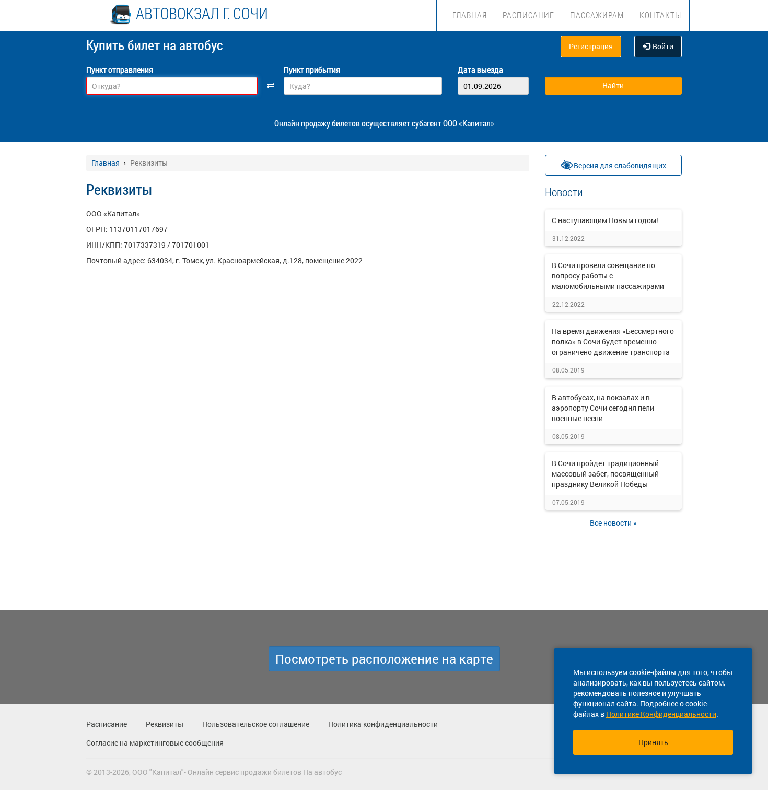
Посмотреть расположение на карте (384, 658)
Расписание (528, 14)
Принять (653, 742)
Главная (469, 14)
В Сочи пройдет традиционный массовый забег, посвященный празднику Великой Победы (605, 473)
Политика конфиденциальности (383, 724)
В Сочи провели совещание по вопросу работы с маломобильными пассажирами (608, 275)
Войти (663, 46)
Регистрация (591, 46)
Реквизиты (164, 724)
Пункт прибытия (312, 70)
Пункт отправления (119, 70)
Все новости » (613, 523)
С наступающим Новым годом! (605, 220)
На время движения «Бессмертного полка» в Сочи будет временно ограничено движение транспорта (613, 341)
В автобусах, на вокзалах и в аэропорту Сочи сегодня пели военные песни (603, 407)
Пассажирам (597, 14)
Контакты (660, 14)
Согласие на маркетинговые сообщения (155, 743)
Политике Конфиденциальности (661, 714)
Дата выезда (480, 70)
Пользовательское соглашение (255, 724)
